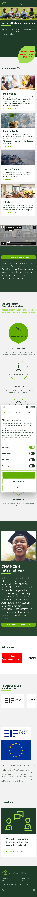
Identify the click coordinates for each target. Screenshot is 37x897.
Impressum (31, 885)
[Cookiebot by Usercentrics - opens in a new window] (26, 407)
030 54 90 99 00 (24, 878)
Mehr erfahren (10, 108)
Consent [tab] (7, 413)
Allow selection (18, 481)
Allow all (19, 475)
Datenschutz (23, 885)
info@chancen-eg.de (15, 851)
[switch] (32, 453)
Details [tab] (18, 413)
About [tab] (30, 413)
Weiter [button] (34, 658)
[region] (18, 659)
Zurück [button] (2, 658)
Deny (18, 488)
